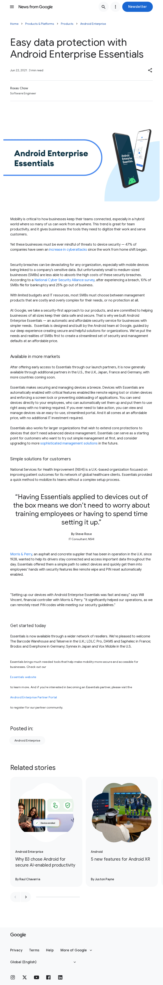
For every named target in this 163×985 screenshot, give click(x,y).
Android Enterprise (93, 24)
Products (67, 24)
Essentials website (23, 677)
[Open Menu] (12, 7)
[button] (137, 7)
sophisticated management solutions (69, 443)
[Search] (103, 7)
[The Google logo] (18, 935)
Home (14, 24)
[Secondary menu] (115, 7)
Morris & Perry (21, 554)
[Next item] (26, 897)
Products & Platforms (39, 24)
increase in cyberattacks (68, 250)
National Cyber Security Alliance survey (64, 280)
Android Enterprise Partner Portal (33, 697)
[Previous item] (15, 897)
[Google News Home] (36, 7)
